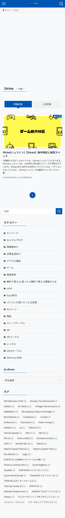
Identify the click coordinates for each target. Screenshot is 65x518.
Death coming (46, 422)
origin (26, 454)
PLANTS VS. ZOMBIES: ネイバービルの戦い (24, 459)
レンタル (11, 343)
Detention (10, 427)
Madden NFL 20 (24, 443)
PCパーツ (12, 309)
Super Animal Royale (15, 475)
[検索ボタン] (61, 3)
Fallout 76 (35, 427)
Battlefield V (11, 411)
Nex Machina (11, 454)
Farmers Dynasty (13, 432)
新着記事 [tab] (18, 104)
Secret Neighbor (41, 464)
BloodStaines (11, 416)
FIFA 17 (30, 432)
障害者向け (12, 246)
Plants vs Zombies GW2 (16, 464)
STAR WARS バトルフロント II (33, 470)
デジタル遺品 (14, 260)
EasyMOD (12, 295)
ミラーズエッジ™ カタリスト (42, 502)
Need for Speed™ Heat (45, 448)
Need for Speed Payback (17, 448)
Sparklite (9, 470)
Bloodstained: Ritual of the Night (38, 411)
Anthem (9, 406)
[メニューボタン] (4, 3)
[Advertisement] (32, 46)
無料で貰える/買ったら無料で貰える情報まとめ (32, 281)
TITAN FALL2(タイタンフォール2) (20, 480)
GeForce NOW (14, 357)
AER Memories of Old (15, 401)
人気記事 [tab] (46, 104)
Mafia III (42, 443)
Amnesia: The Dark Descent (43, 401)
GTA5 (8, 443)
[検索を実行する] (59, 211)
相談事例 (11, 274)
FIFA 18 (43, 432)
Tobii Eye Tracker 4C (14, 486)
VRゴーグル (13, 337)
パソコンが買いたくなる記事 (22, 302)
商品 (9, 316)
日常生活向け (14, 253)
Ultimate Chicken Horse (16, 491)
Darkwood (10, 422)
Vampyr (9, 496)
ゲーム (10, 267)
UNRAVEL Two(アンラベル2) (46, 491)
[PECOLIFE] (32, 3)
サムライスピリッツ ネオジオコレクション (38, 496)
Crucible (45, 416)
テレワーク (12, 233)
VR (8, 330)
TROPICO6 (35, 486)
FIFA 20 (8, 438)
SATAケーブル (14, 350)
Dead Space (28, 422)
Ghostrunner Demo (47, 438)
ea (22, 427)
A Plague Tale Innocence (47, 406)
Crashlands (29, 416)
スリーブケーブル (16, 323)
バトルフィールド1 (14, 502)
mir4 (9, 288)
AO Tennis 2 (24, 406)
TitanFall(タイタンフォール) (44, 475)
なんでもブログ (15, 240)
